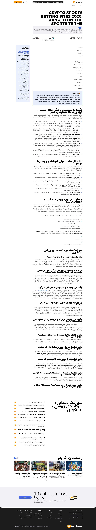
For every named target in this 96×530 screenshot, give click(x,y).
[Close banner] (55, 253)
